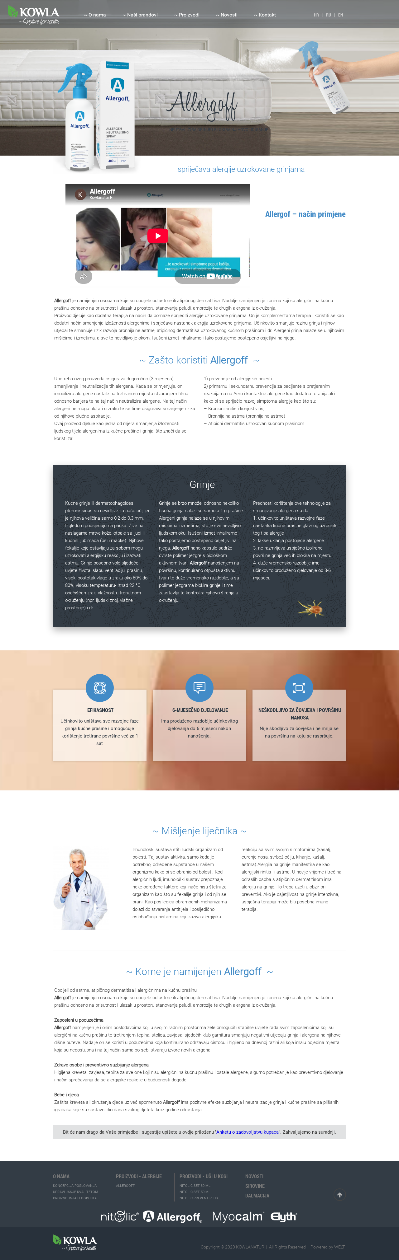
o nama (61, 1176)
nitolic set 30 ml (195, 1186)
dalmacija (257, 1195)
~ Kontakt (265, 15)
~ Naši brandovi (140, 15)
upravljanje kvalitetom (75, 1192)
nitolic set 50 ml (195, 1192)
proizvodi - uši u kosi (204, 1176)
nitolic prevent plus (199, 1198)
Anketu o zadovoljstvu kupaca (247, 1132)
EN (340, 15)
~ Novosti (227, 15)
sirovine (255, 1186)
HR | (318, 15)
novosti (254, 1176)
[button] (95, 14)
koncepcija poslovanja (75, 1186)
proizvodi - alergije (139, 1176)
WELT (339, 1246)
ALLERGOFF (125, 1186)
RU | (330, 15)
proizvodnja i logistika (75, 1198)
